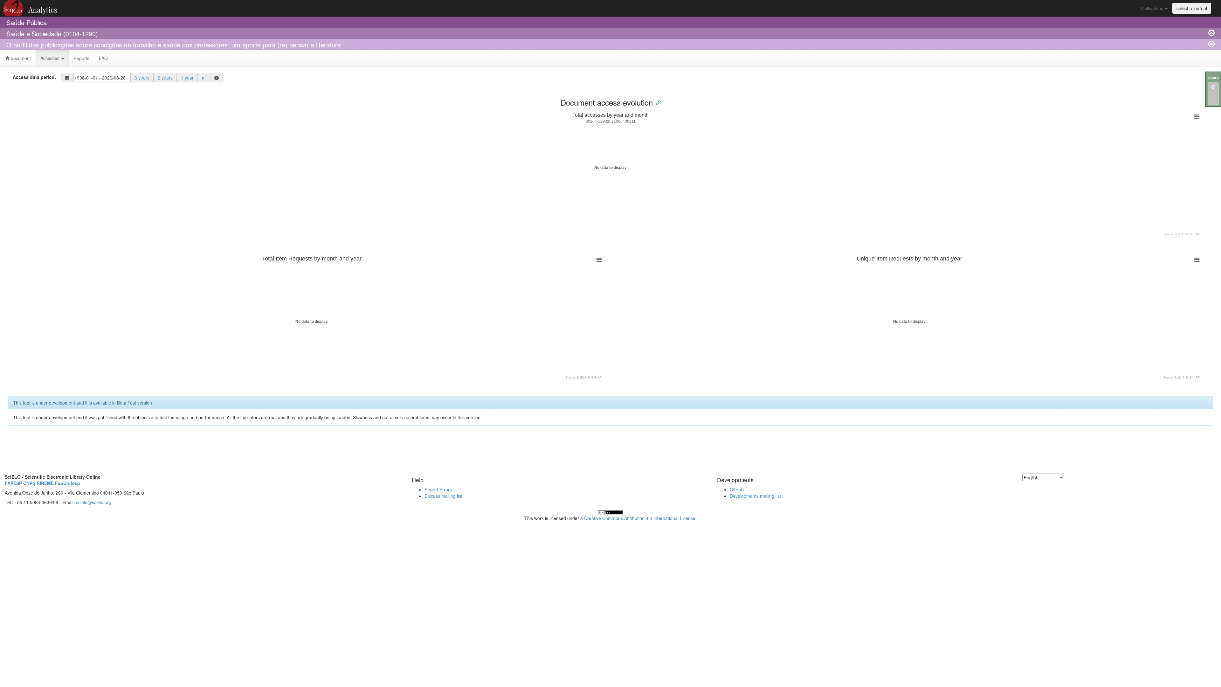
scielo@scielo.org (93, 502)
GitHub (737, 489)
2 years (165, 77)
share (1213, 77)
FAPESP (13, 483)
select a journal (1191, 8)
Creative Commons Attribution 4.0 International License (639, 518)
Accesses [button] (50, 58)
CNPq (29, 483)
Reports (81, 58)
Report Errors (438, 489)
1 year (187, 77)
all (204, 77)
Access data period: (34, 77)
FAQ (103, 58)
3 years (142, 77)
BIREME (45, 483)
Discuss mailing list (443, 496)
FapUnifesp (67, 483)
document (20, 58)
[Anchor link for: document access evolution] (656, 102)
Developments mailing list (755, 496)
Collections (1152, 8)
